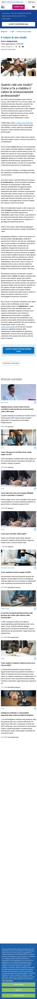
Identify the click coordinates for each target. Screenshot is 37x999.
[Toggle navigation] (33, 7)
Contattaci (18, 7)
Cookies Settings (18, 984)
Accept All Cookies (18, 995)
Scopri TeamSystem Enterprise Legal (18, 350)
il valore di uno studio (23, 123)
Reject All (18, 990)
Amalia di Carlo (12, 41)
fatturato (4, 102)
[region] (18, 971)
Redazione (10, 426)
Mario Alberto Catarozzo (14, 587)
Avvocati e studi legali (8, 49)
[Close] (35, 946)
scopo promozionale (8, 327)
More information (7, 980)
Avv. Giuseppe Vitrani (13, 637)
